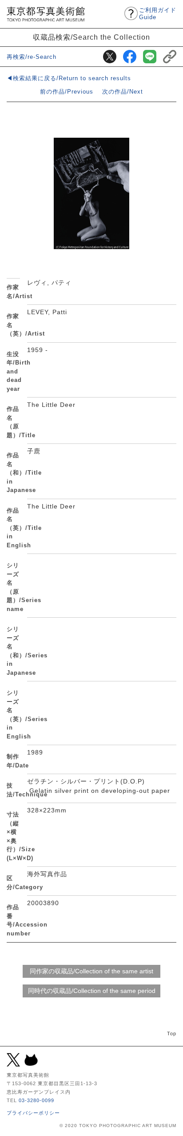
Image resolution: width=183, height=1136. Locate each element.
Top (171, 1033)
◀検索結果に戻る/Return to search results (69, 78)
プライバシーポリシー (33, 1112)
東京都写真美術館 (45, 14)
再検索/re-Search (31, 56)
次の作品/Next (122, 91)
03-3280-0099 (36, 1100)
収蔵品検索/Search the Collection (91, 37)
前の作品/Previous (66, 91)
